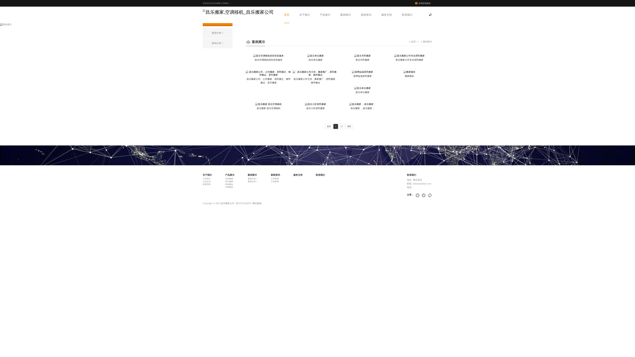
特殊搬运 (229, 184)
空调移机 (229, 187)
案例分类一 (253, 179)
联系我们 (407, 14)
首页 (286, 14)
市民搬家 (229, 179)
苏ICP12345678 (243, 203)
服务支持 (386, 14)
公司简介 (207, 179)
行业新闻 (275, 181)
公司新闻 (275, 179)
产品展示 (325, 14)
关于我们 (304, 14)
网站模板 (257, 203)
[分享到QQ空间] (418, 195)
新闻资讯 (366, 14)
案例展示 (345, 14)
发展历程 (207, 184)
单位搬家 (229, 181)
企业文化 (207, 181)
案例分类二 (253, 181)
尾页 (349, 126)
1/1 (341, 126)
